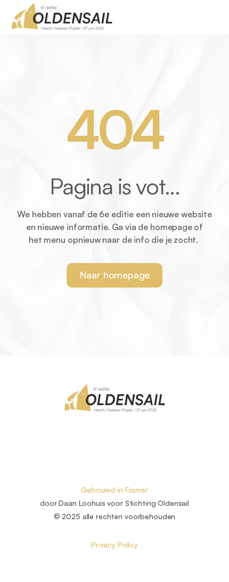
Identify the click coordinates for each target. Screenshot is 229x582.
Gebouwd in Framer (114, 489)
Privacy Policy (114, 544)
